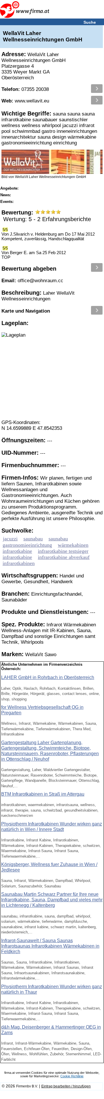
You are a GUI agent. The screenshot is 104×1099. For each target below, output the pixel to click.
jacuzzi (10, 539)
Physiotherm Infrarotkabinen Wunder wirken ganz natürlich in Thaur (51, 989)
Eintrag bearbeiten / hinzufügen (66, 1086)
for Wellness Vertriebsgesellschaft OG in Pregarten (42, 710)
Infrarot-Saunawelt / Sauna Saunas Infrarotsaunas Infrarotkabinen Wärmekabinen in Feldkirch (50, 946)
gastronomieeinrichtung (27, 545)
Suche (89, 22)
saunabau (33, 539)
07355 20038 (25, 89)
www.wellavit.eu (25, 101)
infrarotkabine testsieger (63, 551)
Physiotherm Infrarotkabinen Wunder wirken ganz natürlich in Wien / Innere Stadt (51, 826)
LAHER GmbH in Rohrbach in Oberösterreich (47, 677)
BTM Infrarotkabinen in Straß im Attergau (42, 794)
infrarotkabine (17, 551)
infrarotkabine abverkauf (64, 557)
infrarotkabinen (19, 563)
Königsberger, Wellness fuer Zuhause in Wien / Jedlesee (49, 867)
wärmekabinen (73, 545)
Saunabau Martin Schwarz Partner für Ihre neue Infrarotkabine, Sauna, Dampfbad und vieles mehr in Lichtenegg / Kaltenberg (52, 900)
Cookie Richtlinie (71, 1076)
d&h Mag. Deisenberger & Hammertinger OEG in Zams (51, 1030)
